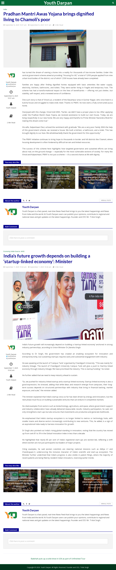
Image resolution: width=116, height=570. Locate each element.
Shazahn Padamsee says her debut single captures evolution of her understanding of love (95, 481)
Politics (93, 171)
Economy (49, 173)
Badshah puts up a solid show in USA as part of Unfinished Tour (58, 558)
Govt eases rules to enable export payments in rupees (58, 177)
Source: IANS (23, 171)
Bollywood (85, 473)
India (5, 9)
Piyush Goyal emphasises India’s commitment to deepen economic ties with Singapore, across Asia (20, 177)
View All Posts (106, 200)
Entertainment (96, 473)
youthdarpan (12, 84)
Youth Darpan (58, 3)
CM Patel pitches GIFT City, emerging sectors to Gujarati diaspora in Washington (95, 177)
